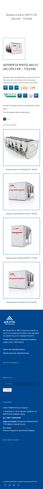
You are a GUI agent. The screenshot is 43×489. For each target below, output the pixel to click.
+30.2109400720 (10, 2)
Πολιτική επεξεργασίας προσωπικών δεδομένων (19, 430)
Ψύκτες (5, 109)
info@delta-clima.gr (19, 414)
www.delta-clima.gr (23, 353)
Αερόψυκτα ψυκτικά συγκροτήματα (19, 112)
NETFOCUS (34, 481)
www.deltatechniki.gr (18, 349)
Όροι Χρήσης (7, 428)
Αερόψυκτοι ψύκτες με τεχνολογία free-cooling (25, 105)
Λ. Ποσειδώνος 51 (9, 411)
